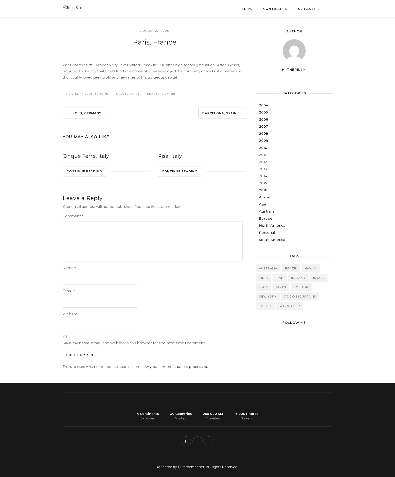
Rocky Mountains (300, 296)
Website (70, 314)
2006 (263, 119)
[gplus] (209, 441)
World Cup (290, 306)
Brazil (291, 268)
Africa (264, 197)
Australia (267, 211)
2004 (263, 105)
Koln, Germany (85, 113)
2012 (263, 162)
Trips (247, 9)
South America (272, 239)
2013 (263, 169)
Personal (267, 232)
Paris (135, 93)
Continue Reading (84, 171)
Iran (279, 277)
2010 (263, 147)
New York (268, 296)
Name (69, 268)
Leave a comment (162, 93)
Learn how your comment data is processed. (169, 366)
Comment (73, 216)
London (301, 287)
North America (272, 225)
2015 (263, 183)
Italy (263, 287)
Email (69, 291)
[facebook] (186, 441)
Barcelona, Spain (221, 113)
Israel (318, 277)
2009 (263, 140)
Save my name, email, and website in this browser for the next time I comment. (134, 343)
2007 (263, 126)
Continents (275, 9)
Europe (101, 93)
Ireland (298, 277)
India (263, 277)
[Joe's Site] (95, 5)
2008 (263, 133)
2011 (262, 155)
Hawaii (311, 268)
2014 (263, 176)
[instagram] (197, 441)
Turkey (265, 306)
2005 (89, 93)
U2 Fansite (309, 9)
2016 (263, 190)
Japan (281, 287)
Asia (262, 204)
